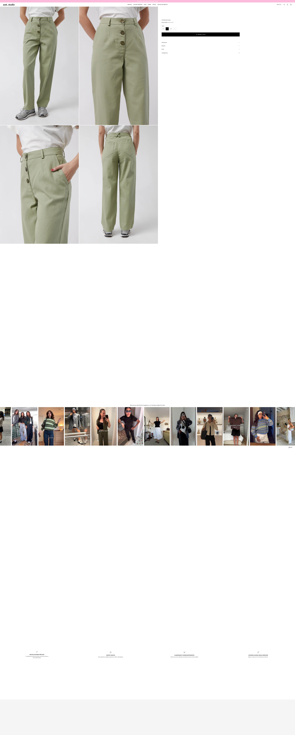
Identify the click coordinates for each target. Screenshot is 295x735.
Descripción (164, 42)
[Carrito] (291, 4)
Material (163, 45)
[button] (27, 426)
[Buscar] (284, 4)
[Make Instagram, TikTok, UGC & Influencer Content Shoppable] (290, 448)
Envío (163, 49)
